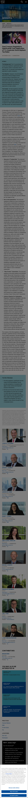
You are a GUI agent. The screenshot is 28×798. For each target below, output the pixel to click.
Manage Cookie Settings (14, 787)
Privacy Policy (9, 773)
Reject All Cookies (14, 791)
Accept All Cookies (14, 795)
